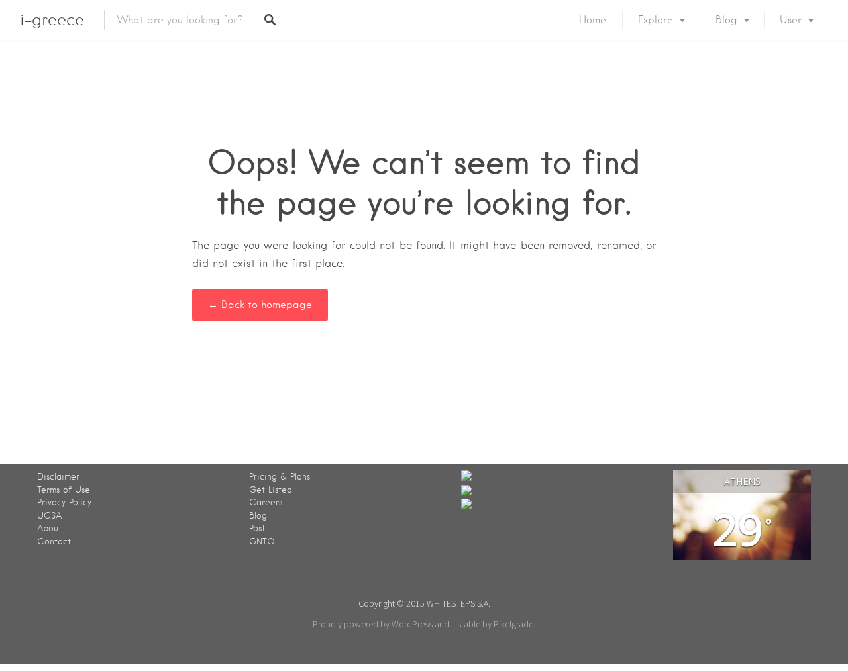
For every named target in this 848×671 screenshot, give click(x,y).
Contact (54, 541)
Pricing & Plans (279, 477)
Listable (465, 624)
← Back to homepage (260, 305)
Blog (726, 20)
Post (257, 528)
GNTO (262, 541)
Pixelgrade (513, 624)
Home (592, 20)
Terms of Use (63, 490)
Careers (265, 502)
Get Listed (270, 490)
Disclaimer (58, 477)
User (791, 20)
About (49, 528)
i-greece (52, 19)
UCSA (49, 516)
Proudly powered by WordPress (373, 624)
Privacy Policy (64, 502)
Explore (655, 20)
